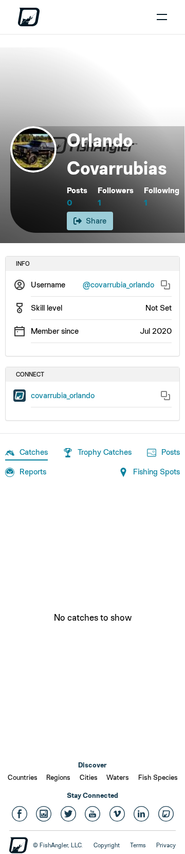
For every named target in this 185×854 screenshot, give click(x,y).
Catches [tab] (34, 452)
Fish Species (158, 777)
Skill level (46, 307)
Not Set (158, 307)
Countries (23, 777)
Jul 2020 (156, 331)
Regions (58, 777)
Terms (138, 845)
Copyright (107, 845)
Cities (89, 777)
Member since (55, 331)
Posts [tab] (170, 452)
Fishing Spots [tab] (156, 471)
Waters (117, 777)
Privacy (166, 845)
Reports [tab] (33, 471)
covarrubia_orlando (63, 395)
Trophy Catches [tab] (105, 452)
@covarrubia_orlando (118, 284)
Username (48, 284)
